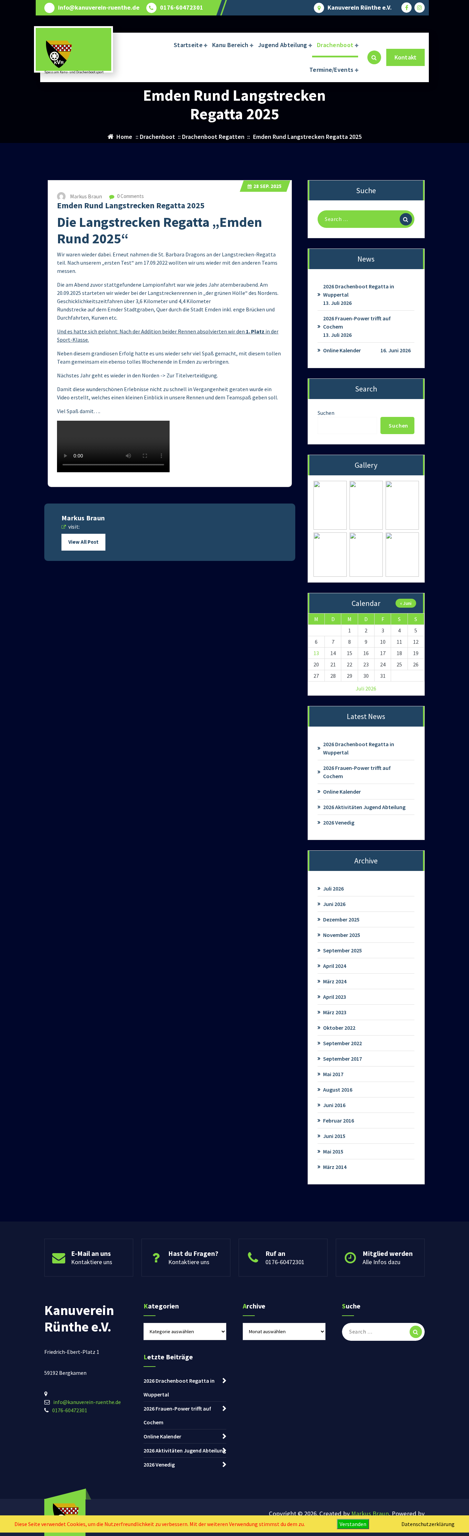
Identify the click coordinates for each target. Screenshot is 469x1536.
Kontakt (405, 57)
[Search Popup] (374, 57)
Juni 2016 (334, 1105)
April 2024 (334, 965)
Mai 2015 (333, 1151)
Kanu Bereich (230, 45)
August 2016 (337, 1089)
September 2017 (342, 1058)
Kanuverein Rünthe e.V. (360, 7)
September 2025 (342, 950)
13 (316, 653)
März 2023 (334, 1012)
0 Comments (130, 196)
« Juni (405, 603)
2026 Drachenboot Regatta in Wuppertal (358, 290)
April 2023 (334, 996)
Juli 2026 (333, 888)
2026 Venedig (338, 822)
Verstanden (353, 1524)
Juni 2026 (334, 903)
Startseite (188, 45)
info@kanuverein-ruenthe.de (98, 7)
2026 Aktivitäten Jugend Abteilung (364, 807)
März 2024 (334, 981)
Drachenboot (335, 45)
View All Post (83, 542)
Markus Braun (370, 1513)
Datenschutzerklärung (428, 1524)
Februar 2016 (338, 1120)
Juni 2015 (334, 1135)
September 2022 (342, 1043)
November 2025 (341, 934)
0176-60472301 (181, 7)
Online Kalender (342, 350)
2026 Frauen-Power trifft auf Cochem (357, 322)
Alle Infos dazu (381, 1262)
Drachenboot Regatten (213, 137)
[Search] (406, 219)
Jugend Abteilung (282, 45)
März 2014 (334, 1166)
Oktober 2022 (339, 1027)
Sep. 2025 (267, 186)
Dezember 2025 (341, 919)
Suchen (326, 412)
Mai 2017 (333, 1074)
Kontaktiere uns (91, 1262)
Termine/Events (331, 70)
